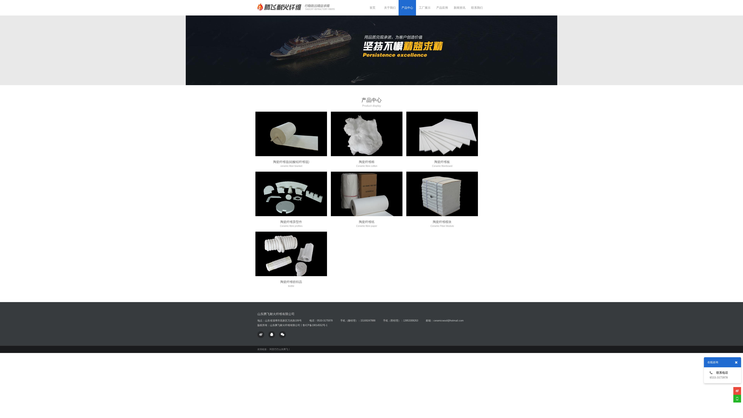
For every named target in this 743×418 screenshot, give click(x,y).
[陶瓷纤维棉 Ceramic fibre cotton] (366, 134)
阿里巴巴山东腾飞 (279, 349)
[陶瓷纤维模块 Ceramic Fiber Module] (442, 194)
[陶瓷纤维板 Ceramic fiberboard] (442, 134)
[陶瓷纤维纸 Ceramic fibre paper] (366, 194)
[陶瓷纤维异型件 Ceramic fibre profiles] (291, 194)
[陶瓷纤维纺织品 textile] (291, 254)
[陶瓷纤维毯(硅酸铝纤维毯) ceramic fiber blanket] (291, 134)
